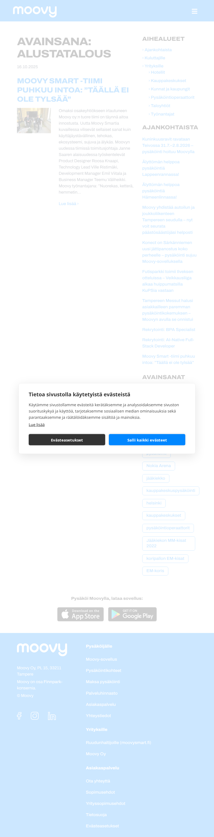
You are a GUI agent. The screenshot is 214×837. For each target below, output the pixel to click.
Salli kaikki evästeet (147, 439)
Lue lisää (37, 424)
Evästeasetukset (67, 439)
